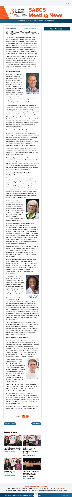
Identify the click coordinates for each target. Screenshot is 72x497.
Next (34, 423)
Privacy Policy (64, 495)
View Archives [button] (56, 29)
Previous (7, 423)
